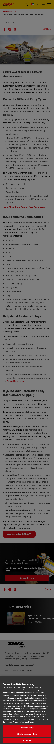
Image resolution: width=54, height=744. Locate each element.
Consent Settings (27, 728)
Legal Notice (29, 722)
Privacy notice (18, 722)
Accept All (27, 740)
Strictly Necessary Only (27, 734)
